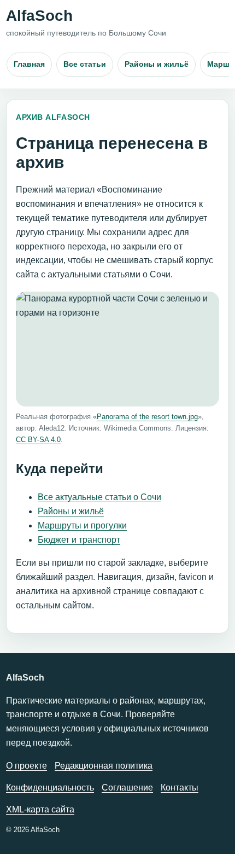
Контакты (179, 787)
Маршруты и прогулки (82, 525)
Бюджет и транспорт (79, 539)
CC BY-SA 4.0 (38, 439)
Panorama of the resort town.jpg (147, 417)
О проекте (26, 765)
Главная (29, 64)
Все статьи (84, 64)
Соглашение (127, 787)
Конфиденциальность (50, 787)
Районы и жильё (157, 64)
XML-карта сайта (40, 809)
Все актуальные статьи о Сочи (99, 497)
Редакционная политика (103, 765)
